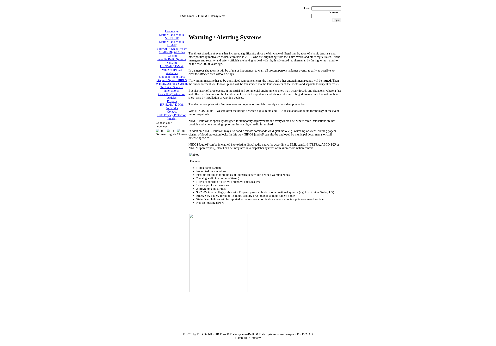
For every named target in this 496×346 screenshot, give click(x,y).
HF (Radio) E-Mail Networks (171, 106)
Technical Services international (171, 88)
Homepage (171, 31)
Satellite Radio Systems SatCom (172, 61)
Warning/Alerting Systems (172, 83)
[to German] (161, 132)
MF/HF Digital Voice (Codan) (172, 54)
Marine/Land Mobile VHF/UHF (171, 36)
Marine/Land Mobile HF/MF (171, 43)
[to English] (171, 132)
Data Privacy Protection (171, 115)
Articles (172, 97)
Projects (172, 101)
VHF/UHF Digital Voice (172, 48)
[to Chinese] (182, 132)
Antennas (172, 73)
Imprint (171, 118)
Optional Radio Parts (172, 76)
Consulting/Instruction (171, 94)
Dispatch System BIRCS (172, 80)
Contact (172, 111)
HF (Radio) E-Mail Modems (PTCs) (171, 68)
